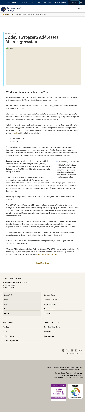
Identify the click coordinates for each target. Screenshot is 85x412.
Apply (6, 309)
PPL (39, 2)
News (33, 2)
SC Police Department (10, 341)
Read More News (42, 263)
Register (7, 313)
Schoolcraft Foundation (52, 327)
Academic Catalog (50, 304)
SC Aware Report (8, 336)
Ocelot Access (60, 2)
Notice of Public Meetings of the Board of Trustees (64, 368)
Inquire (6, 300)
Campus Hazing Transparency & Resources (68, 377)
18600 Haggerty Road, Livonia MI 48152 (18, 282)
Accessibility (48, 332)
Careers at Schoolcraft (52, 322)
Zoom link (15, 133)
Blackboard (6, 327)
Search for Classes (50, 300)
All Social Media (74, 354)
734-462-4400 (10, 285)
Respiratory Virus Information (72, 375)
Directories (47, 313)
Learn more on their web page (48, 255)
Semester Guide (12, 2)
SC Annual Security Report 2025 (72, 370)
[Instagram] (76, 350)
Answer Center (10, 288)
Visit (5, 304)
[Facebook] (63, 350)
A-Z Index (47, 2)
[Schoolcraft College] (12, 11)
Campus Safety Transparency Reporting (68, 373)
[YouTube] (80, 350)
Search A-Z (8, 295)
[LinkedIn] (72, 350)
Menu (80, 9)
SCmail (5, 332)
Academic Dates (49, 309)
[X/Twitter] (67, 350)
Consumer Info (49, 336)
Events (24, 2)
